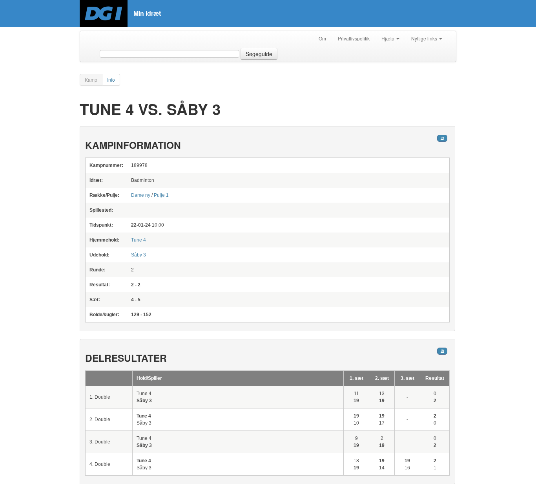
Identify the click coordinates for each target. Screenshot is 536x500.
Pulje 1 (161, 195)
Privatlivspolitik (354, 38)
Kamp (91, 79)
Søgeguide (259, 54)
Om (322, 38)
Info (111, 79)
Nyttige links (424, 38)
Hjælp (388, 38)
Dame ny (140, 195)
